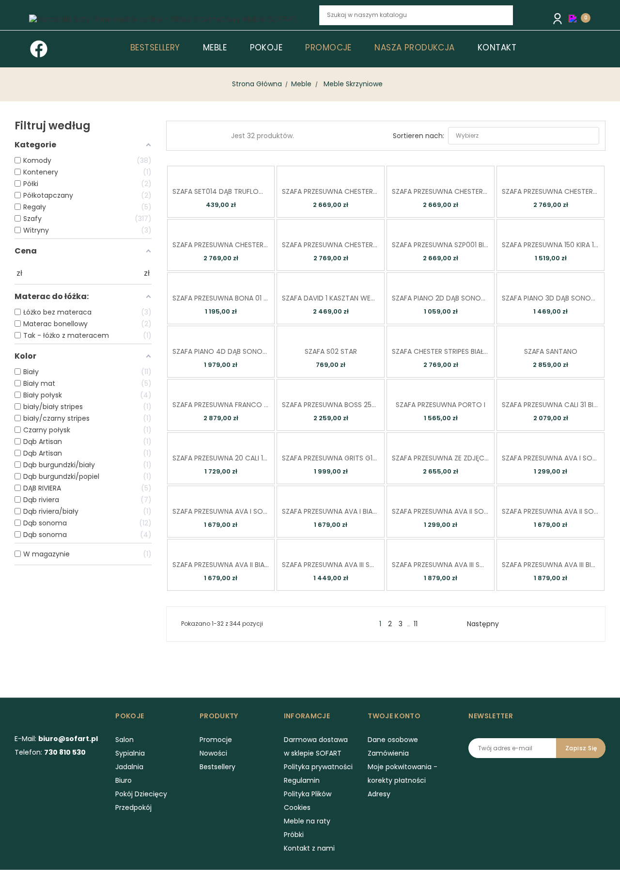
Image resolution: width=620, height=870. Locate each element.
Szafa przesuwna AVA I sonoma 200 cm (221, 511)
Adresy (379, 794)
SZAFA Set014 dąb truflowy (221, 191)
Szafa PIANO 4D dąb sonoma (221, 351)
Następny (487, 624)
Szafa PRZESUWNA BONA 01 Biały (221, 298)
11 (416, 624)
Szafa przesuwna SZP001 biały (440, 245)
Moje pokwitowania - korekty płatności (402, 773)
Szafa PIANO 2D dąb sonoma (440, 298)
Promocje (216, 739)
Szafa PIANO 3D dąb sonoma (550, 298)
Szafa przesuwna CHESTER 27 (330, 191)
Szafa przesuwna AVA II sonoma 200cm (550, 511)
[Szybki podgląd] (206, 172)
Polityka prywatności (318, 767)
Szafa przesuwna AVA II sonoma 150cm (440, 511)
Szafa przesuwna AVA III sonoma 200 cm (440, 564)
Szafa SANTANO (550, 351)
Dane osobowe (393, 739)
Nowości (213, 753)
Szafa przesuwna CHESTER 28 (440, 191)
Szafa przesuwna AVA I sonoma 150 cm (550, 458)
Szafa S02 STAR (331, 351)
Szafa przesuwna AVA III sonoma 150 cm (330, 564)
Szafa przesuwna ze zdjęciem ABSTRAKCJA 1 (440, 458)
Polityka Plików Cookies (307, 800)
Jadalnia (129, 767)
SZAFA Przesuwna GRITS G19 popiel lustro (330, 458)
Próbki (294, 834)
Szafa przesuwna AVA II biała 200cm (221, 564)
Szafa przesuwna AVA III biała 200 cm (550, 564)
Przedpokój (133, 807)
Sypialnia (130, 753)
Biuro (123, 780)
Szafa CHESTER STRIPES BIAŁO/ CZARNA (440, 351)
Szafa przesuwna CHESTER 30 (550, 191)
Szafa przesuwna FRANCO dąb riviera (221, 405)
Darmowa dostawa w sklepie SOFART (316, 746)
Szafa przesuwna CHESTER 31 (221, 245)
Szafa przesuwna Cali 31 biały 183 (550, 405)
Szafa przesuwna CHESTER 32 (330, 245)
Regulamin (302, 780)
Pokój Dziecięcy (141, 794)
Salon (124, 739)
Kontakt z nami (309, 848)
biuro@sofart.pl (68, 738)
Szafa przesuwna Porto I (440, 405)
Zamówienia (388, 753)
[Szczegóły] (234, 172)
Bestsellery (217, 767)
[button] (575, 18)
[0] (575, 18)
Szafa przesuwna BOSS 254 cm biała (330, 405)
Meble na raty (307, 821)
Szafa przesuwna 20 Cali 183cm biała (221, 458)
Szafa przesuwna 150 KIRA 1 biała (550, 245)
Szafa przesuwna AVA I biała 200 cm (330, 511)
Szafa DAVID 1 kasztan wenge (330, 298)
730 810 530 (65, 752)
